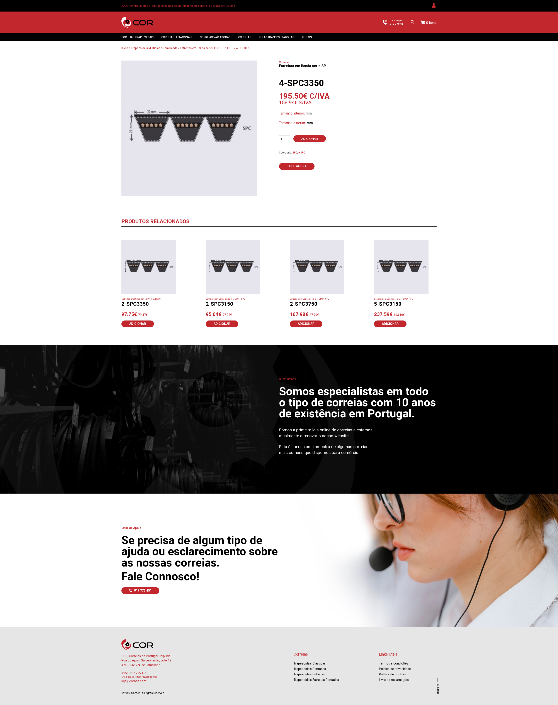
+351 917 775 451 (134, 673)
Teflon (307, 37)
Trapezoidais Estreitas (309, 674)
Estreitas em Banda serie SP (198, 48)
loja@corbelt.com (133, 681)
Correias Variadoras (215, 37)
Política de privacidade (395, 669)
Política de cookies (392, 674)
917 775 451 (142, 590)
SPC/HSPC (226, 48)
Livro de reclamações (394, 680)
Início (124, 48)
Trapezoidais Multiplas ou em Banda (154, 48)
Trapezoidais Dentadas (310, 669)
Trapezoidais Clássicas (310, 663)
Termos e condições (393, 663)
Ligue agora (297, 166)
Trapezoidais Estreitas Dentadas (316, 680)
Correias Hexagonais (176, 37)
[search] (412, 22)
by (438, 688)
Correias (244, 37)
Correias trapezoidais (137, 37)
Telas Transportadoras (276, 37)
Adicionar (309, 138)
